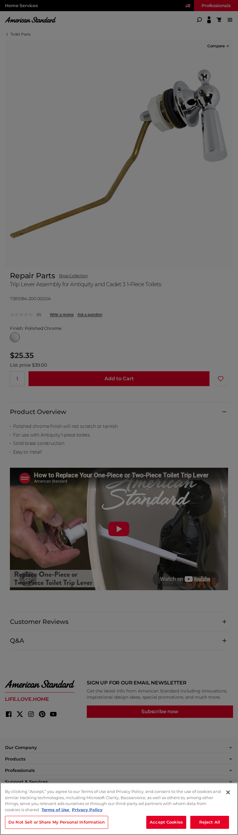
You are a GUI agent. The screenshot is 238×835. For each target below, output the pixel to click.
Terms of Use (56, 809)
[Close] (228, 792)
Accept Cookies (166, 822)
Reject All (209, 822)
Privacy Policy (87, 809)
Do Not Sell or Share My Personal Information (56, 822)
